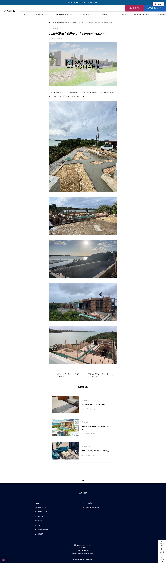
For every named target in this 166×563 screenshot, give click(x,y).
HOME (26, 14)
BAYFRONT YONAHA (64, 14)
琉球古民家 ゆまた (42, 14)
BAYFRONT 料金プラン (155, 8)
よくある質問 (39, 534)
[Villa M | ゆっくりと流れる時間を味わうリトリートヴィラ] (10, 11)
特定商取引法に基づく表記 (91, 507)
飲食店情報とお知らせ (141, 14)
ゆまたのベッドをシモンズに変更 (93, 404)
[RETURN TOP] (83, 480)
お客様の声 (105, 14)
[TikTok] (7, 560)
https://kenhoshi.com (83, 550)
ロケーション (121, 14)
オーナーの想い (87, 503)
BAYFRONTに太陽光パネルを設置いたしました (97, 428)
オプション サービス (86, 14)
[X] (11, 560)
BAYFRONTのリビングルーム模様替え (95, 451)
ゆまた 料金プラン (134, 8)
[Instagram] (3, 560)
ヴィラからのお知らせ (55, 38)
